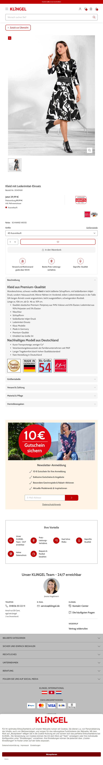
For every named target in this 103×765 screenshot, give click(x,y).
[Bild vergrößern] (89, 150)
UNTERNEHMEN (10, 662)
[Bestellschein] (91, 9)
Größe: (8, 227)
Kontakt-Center (80, 605)
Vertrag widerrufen (78, 628)
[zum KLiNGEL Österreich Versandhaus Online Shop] (44, 692)
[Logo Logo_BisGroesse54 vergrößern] (45, 365)
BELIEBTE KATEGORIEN (14, 638)
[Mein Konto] (80, 9)
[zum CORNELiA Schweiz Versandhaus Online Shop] (51, 692)
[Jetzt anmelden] (71, 498)
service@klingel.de (50, 605)
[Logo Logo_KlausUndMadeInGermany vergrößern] (91, 214)
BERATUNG (8, 670)
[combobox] (51, 17)
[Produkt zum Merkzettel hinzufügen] (57, 242)
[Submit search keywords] (94, 17)
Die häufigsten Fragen (83, 612)
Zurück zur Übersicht (19, 27)
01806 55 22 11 (17, 605)
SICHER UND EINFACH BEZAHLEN (19, 646)
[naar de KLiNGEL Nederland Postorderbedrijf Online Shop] (58, 692)
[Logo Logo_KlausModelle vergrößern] (60, 366)
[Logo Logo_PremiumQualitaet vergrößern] (14, 365)
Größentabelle (92, 227)
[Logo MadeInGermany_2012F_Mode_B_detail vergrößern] (29, 366)
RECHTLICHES (9, 654)
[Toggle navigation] (6, 9)
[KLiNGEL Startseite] (18, 8)
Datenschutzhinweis (51, 504)
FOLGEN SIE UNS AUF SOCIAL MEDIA (20, 679)
